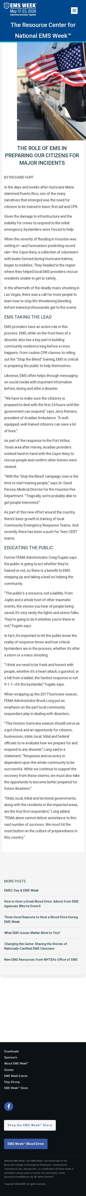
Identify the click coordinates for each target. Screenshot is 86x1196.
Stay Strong (12, 1082)
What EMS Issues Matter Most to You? (32, 933)
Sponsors (10, 1057)
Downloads (11, 1051)
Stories (9, 1070)
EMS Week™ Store (16, 1088)
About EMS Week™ (16, 1063)
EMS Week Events (16, 1076)
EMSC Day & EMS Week (21, 890)
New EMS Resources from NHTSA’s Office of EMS (41, 960)
